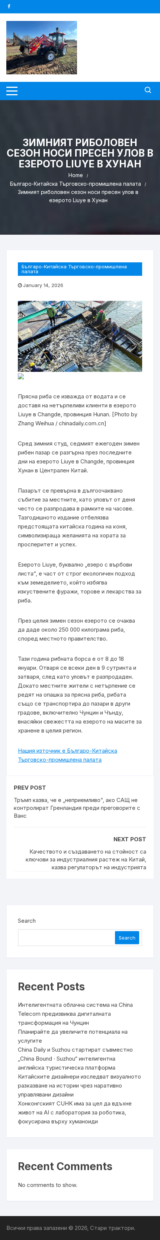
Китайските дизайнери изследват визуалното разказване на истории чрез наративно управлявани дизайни (79, 1085)
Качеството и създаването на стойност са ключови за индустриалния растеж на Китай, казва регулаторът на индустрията (86, 859)
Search (27, 920)
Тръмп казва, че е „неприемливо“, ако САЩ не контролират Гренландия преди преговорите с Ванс (77, 807)
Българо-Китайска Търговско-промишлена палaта (74, 268)
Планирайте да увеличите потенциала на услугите (73, 1036)
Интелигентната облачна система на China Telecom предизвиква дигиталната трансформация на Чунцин (75, 1013)
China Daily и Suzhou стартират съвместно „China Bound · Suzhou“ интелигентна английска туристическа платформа (75, 1058)
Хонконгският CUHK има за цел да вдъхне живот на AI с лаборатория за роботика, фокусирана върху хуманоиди (75, 1112)
